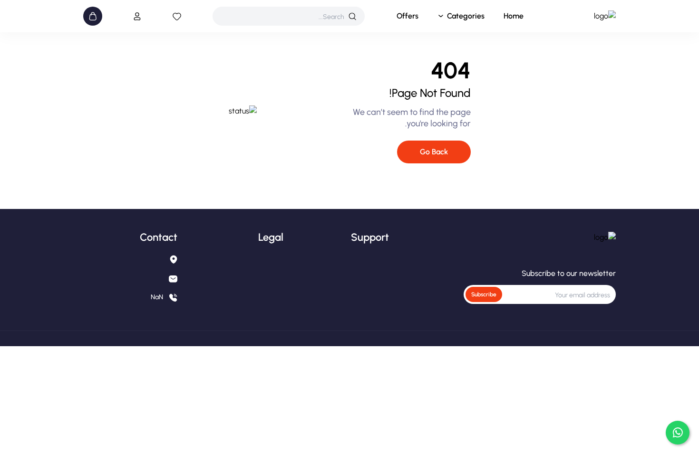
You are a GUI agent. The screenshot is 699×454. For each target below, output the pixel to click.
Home (514, 15)
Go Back (434, 151)
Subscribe (483, 294)
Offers (407, 15)
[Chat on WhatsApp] (677, 433)
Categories (466, 15)
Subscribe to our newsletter (569, 273)
